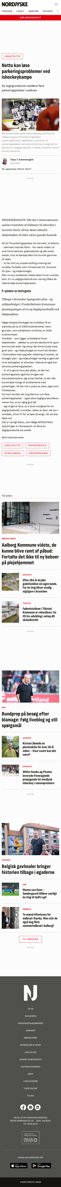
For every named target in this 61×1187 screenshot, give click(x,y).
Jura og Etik (30, 1052)
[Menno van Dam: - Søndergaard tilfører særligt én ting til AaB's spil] (10, 889)
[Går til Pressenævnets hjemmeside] (31, 1137)
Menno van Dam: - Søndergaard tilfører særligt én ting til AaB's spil (40, 893)
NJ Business (30, 1016)
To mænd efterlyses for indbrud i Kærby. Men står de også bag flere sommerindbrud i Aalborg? (40, 920)
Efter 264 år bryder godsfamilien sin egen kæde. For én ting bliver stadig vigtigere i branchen (40, 585)
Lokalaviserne (30, 1081)
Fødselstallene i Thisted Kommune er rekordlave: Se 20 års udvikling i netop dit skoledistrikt (39, 614)
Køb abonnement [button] (30, 17)
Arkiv (30, 1074)
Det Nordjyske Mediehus (35, 1117)
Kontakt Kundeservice (30, 1059)
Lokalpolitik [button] (12, 56)
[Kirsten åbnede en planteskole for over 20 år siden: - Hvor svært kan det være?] (10, 746)
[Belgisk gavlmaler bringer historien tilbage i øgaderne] (30, 839)
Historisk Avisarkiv (30, 1066)
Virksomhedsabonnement (30, 1023)
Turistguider (30, 1088)
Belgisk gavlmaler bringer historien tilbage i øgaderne (28, 869)
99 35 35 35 (32, 1124)
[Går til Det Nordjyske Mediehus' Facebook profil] (23, 1107)
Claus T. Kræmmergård (21, 159)
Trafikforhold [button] (37, 445)
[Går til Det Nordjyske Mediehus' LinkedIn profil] (38, 1107)
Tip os (30, 1009)
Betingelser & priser (30, 1045)
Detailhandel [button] (12, 453)
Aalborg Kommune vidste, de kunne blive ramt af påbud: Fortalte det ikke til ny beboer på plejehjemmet (30, 554)
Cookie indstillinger (30, 1182)
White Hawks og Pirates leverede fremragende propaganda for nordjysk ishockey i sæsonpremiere (38, 777)
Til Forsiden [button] (30, 939)
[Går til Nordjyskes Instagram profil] (30, 1107)
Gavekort (30, 1030)
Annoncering (30, 1038)
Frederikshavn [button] (38, 453)
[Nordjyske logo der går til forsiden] (15, 4)
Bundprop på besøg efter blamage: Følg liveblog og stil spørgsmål (29, 720)
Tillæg (30, 1095)
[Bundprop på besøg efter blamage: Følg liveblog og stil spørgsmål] (30, 686)
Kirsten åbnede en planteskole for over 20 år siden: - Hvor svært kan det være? (39, 749)
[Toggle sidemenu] (56, 4)
